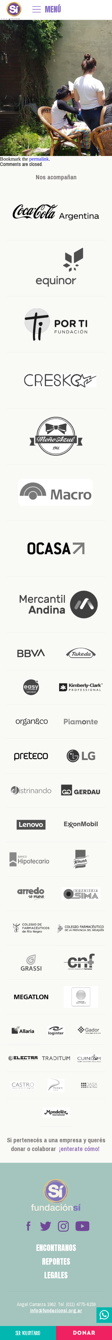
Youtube (82, 1226)
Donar (84, 1333)
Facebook (28, 1226)
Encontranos (56, 1248)
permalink (39, 159)
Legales (56, 1275)
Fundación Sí (14, 9)
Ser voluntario (28, 1333)
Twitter (45, 1226)
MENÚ (53, 9)
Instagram (63, 1226)
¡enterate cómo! (79, 1148)
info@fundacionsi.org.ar (56, 1310)
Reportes (56, 1261)
